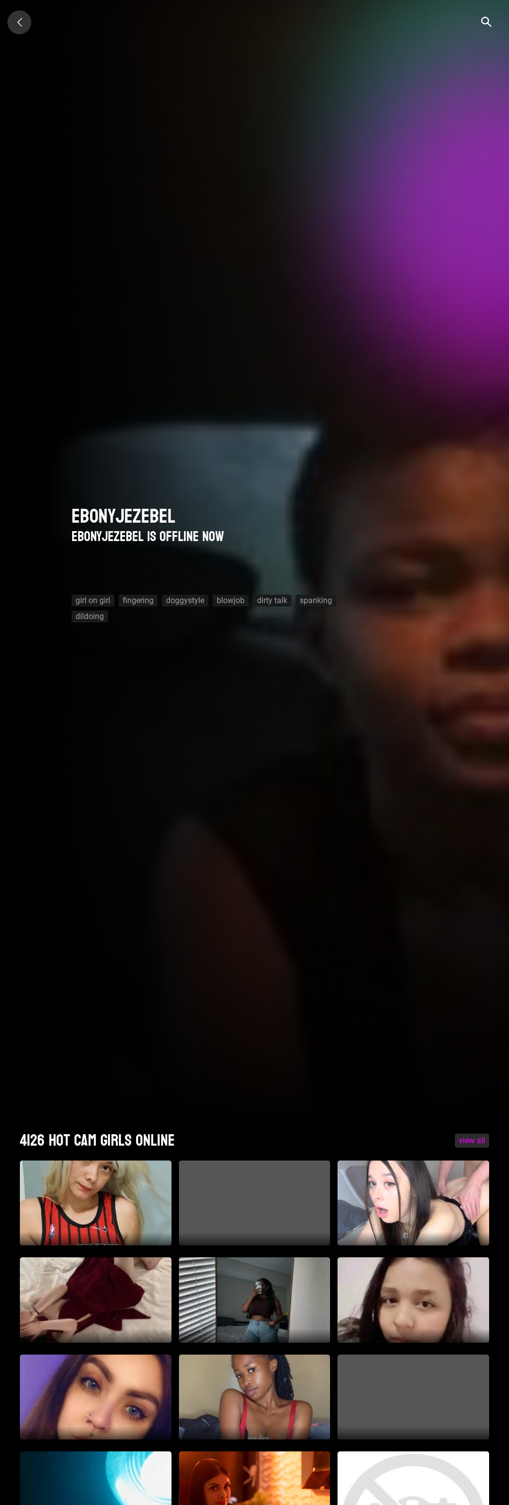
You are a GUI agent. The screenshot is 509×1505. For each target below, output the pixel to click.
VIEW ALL (472, 1140)
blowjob (231, 600)
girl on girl (93, 600)
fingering (138, 600)
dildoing (90, 616)
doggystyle (185, 600)
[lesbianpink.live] (19, 22)
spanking (316, 600)
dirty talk (272, 600)
